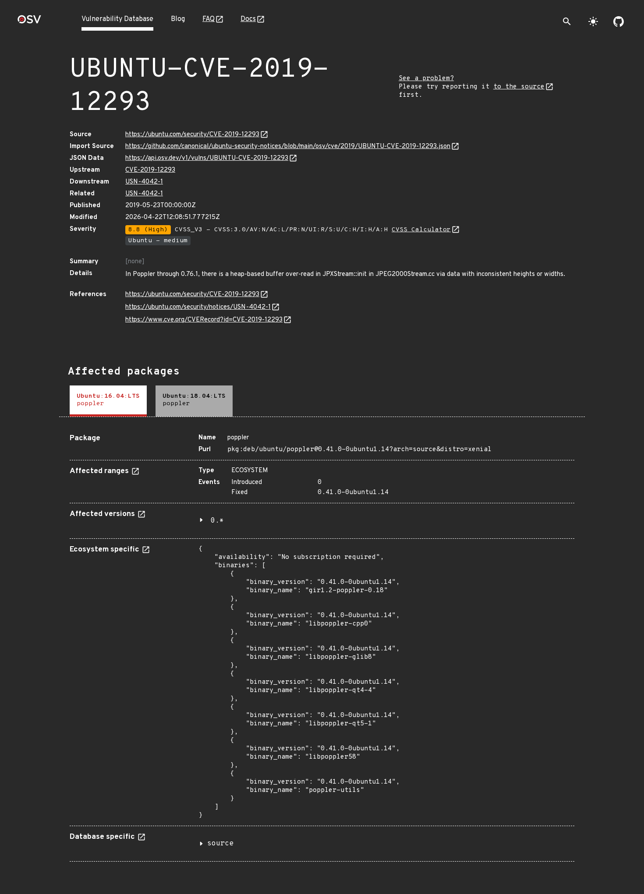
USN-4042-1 (144, 182)
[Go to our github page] (618, 21)
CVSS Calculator (421, 229)
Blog (178, 19)
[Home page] (29, 22)
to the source (519, 87)
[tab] (108, 401)
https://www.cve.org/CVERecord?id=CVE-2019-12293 (204, 320)
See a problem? (426, 78)
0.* (217, 520)
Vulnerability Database (117, 19)
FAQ (208, 19)
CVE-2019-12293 (150, 170)
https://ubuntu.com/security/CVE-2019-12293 (192, 135)
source (220, 843)
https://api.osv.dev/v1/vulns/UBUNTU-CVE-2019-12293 (206, 158)
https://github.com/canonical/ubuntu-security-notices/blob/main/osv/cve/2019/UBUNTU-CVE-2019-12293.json (287, 146)
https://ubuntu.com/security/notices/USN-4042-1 (198, 307)
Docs (248, 19)
